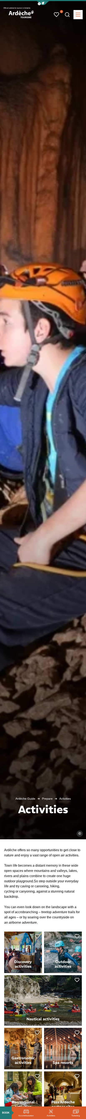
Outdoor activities (63, 964)
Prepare (47, 798)
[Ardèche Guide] (21, 14)
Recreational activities (23, 1104)
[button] (43, 3)
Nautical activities (43, 1019)
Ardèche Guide (25, 798)
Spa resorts (63, 1062)
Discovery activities (23, 964)
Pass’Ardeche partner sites (63, 1104)
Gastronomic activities (23, 1060)
